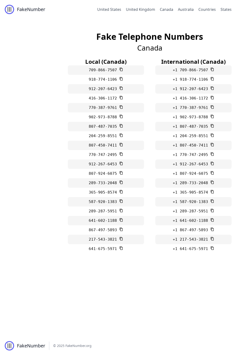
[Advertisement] (120, 298)
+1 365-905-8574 (191, 192)
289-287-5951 (104, 211)
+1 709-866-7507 (191, 70)
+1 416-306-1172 (191, 98)
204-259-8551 (104, 136)
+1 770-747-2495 (191, 154)
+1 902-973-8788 (191, 117)
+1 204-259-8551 (191, 136)
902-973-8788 (104, 117)
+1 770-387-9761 (191, 107)
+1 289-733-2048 (191, 183)
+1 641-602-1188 (191, 220)
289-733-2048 (104, 183)
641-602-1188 (104, 220)
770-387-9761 (104, 107)
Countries (207, 9)
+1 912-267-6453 (191, 164)
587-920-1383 (104, 201)
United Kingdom (140, 9)
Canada (166, 9)
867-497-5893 (104, 230)
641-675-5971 (104, 249)
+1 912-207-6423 (191, 89)
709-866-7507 (104, 70)
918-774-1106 (104, 79)
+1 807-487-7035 (191, 126)
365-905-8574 (104, 192)
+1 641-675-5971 (191, 249)
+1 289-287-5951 (191, 211)
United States (109, 9)
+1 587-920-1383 (191, 201)
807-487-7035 (104, 126)
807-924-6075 (104, 173)
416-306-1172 (104, 98)
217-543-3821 (104, 239)
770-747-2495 (104, 154)
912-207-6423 (104, 89)
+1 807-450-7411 (191, 145)
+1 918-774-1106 (191, 79)
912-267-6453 (104, 164)
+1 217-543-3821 (191, 239)
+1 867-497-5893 (191, 230)
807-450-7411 (104, 145)
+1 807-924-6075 (191, 173)
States (226, 9)
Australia (186, 9)
